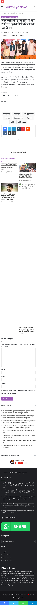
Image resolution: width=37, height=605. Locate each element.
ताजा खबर (7, 114)
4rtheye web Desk (23, 32)
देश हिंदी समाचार (29, 114)
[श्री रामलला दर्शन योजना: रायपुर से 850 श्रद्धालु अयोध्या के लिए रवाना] (27, 167)
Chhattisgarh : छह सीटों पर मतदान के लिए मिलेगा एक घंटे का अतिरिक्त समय (26, 329)
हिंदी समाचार (22, 122)
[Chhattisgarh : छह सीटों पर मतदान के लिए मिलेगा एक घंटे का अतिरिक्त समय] (27, 254)
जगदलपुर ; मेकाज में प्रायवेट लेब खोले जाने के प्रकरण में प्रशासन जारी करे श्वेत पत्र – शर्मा (9, 166)
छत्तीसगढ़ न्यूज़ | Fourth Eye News (16, 13)
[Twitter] (9, 129)
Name (3, 369)
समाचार (30, 118)
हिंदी (13, 122)
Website (3, 383)
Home (4, 13)
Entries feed (6, 555)
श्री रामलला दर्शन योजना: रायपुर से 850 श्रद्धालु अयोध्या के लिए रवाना (26, 176)
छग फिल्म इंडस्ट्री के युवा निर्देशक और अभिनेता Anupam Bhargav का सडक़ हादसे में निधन (8, 196)
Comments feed (7, 558)
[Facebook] (5, 129)
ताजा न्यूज (17, 114)
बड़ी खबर (7, 118)
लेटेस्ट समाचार (19, 118)
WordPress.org (7, 561)
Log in (4, 552)
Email (3, 376)
